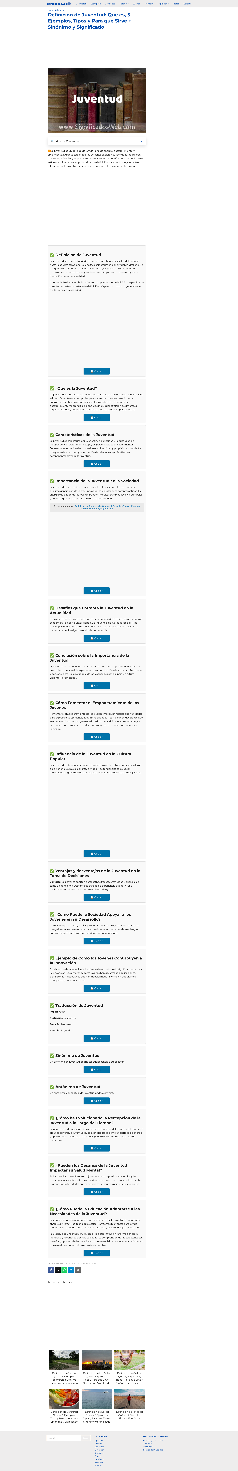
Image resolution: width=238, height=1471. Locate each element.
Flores (176, 3)
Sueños (136, 3)
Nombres (149, 3)
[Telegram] (71, 1270)
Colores (187, 3)
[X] (58, 1270)
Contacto (147, 1443)
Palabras (124, 3)
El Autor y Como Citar (153, 1440)
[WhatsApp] (64, 1270)
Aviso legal (148, 1447)
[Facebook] (51, 1270)
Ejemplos (96, 3)
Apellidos (164, 3)
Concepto (110, 3)
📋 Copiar (97, 371)
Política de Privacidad (153, 1450)
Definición (81, 3)
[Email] (78, 1270)
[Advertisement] (97, 48)
